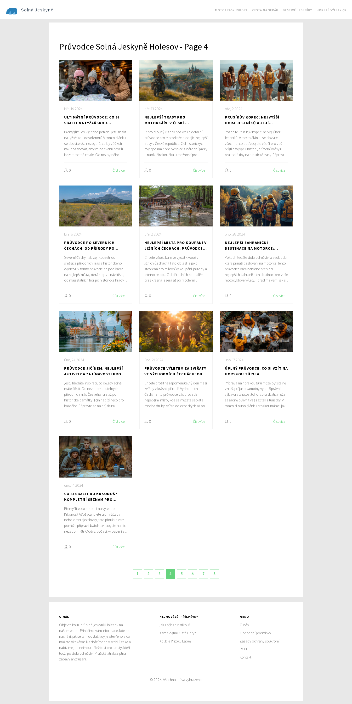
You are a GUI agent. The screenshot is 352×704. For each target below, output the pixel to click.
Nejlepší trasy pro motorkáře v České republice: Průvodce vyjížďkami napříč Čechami (172, 120)
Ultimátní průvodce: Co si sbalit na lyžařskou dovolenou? (91, 120)
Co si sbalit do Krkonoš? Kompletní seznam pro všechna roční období (90, 496)
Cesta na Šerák (265, 10)
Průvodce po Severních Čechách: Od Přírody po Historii (89, 245)
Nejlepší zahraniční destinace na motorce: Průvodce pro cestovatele (254, 245)
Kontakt (245, 657)
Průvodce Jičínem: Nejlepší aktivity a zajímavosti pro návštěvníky (93, 371)
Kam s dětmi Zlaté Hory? (177, 633)
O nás (244, 625)
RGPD (244, 649)
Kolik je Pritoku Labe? (175, 641)
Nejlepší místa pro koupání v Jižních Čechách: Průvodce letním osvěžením (175, 245)
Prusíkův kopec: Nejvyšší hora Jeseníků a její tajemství (252, 120)
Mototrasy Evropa (231, 10)
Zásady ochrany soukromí (259, 641)
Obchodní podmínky (255, 633)
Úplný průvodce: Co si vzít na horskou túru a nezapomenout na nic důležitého (256, 371)
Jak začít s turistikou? (174, 625)
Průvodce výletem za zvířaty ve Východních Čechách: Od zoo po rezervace (175, 371)
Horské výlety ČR (331, 10)
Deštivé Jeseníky (297, 10)
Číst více (119, 170)
